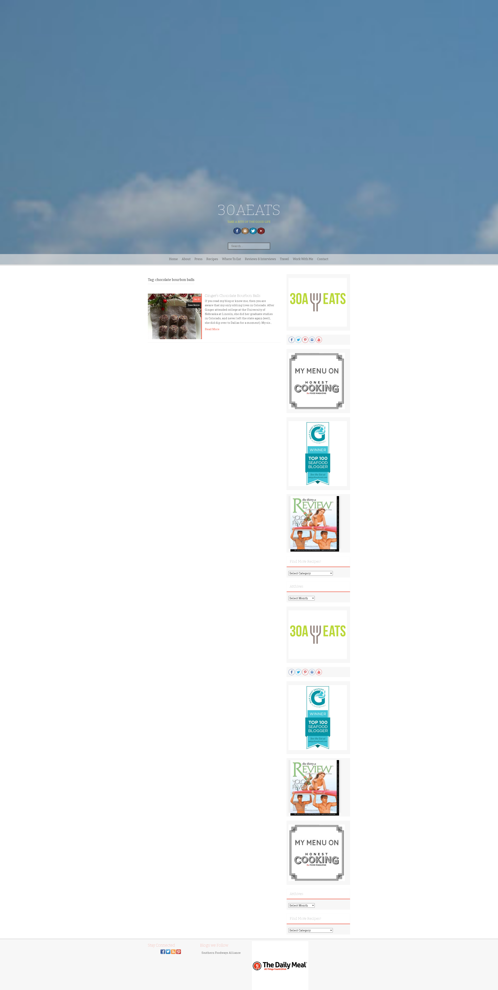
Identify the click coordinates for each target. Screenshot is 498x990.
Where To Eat (231, 259)
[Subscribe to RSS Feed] (173, 951)
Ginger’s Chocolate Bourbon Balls (232, 295)
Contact (322, 259)
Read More (212, 329)
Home (173, 259)
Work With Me (303, 259)
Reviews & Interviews (260, 259)
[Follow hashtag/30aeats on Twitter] (168, 951)
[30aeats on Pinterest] (178, 951)
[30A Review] (314, 523)
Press (199, 259)
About (186, 259)
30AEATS (249, 210)
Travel (284, 259)
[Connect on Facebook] (162, 951)
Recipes (212, 259)
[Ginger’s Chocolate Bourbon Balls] (174, 316)
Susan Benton (194, 305)
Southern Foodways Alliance (221, 953)
